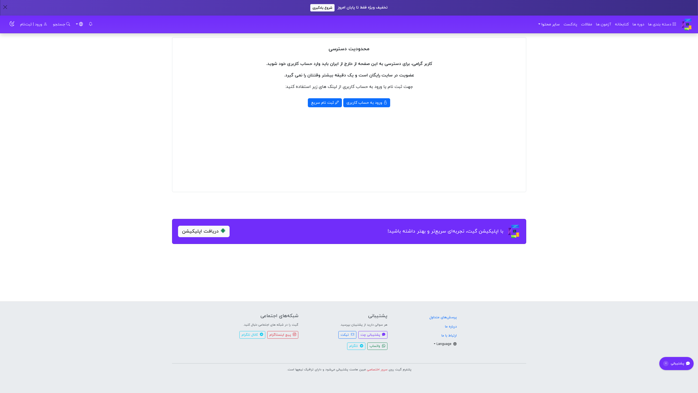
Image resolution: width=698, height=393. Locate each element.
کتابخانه (622, 24)
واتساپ (375, 346)
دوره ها (638, 24)
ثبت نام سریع (323, 102)
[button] (90, 24)
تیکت (345, 334)
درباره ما (451, 326)
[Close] (5, 7)
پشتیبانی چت (370, 334)
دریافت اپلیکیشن (200, 231)
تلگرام (354, 346)
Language (444, 344)
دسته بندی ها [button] (660, 24)
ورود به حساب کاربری (365, 102)
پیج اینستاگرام (280, 334)
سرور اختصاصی (377, 369)
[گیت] (686, 24)
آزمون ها (603, 24)
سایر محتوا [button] (550, 24)
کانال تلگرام (250, 334)
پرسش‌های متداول (443, 317)
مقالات (586, 24)
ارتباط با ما (449, 335)
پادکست (570, 24)
